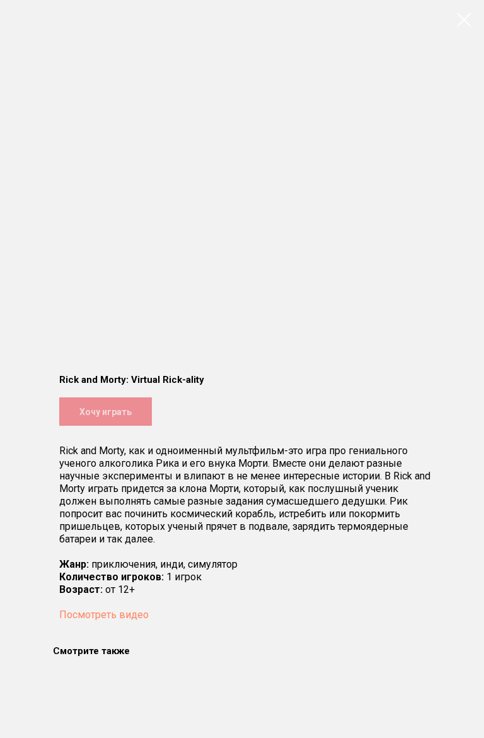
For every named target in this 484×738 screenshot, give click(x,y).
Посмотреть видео (104, 615)
